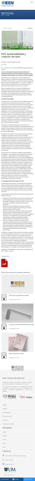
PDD (5, 439)
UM (5, 69)
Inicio (2, 15)
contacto (29, 479)
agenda (17, 479)
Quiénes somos (8, 416)
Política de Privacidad (9, 475)
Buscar (30, 28)
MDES (5, 435)
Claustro (6, 420)
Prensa (5, 64)
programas (6, 479)
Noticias (8, 15)
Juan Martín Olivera (8, 68)
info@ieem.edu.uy (9, 464)
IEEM (5, 405)
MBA (5, 432)
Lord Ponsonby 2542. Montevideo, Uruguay (15, 455)
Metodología (7, 412)
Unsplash (10, 251)
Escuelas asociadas (9, 424)
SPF (5, 447)
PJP (5, 443)
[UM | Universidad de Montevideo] (10, 469)
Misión (5, 408)
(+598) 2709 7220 (9, 460)
